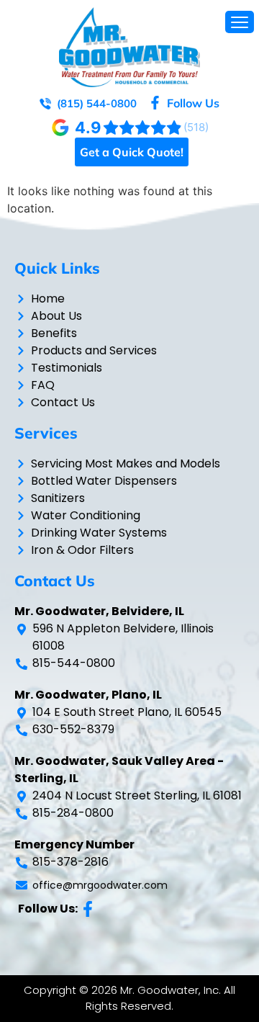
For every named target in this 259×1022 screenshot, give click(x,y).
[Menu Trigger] (239, 22)
